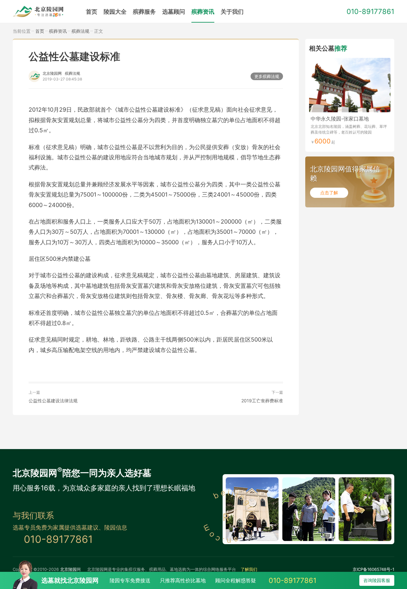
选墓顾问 (173, 11)
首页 (91, 11)
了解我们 (249, 569)
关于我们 (232, 11)
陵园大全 (115, 11)
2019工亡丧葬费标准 (262, 400)
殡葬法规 (80, 31)
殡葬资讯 (202, 11)
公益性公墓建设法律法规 (53, 400)
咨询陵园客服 (376, 580)
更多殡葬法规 (266, 76)
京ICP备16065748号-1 (373, 569)
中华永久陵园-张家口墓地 (340, 118)
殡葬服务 (144, 11)
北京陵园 (68, 569)
